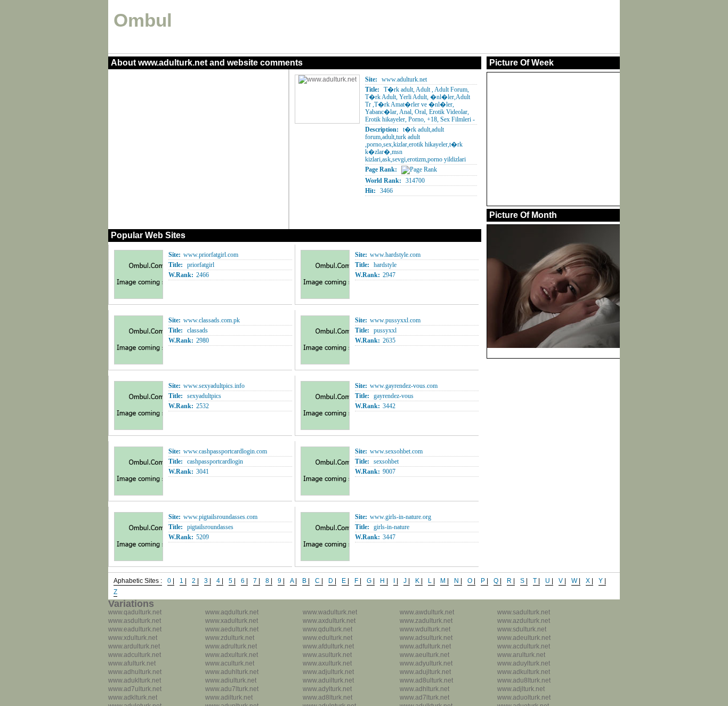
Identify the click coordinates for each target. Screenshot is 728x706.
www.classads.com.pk (211, 320)
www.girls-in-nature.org (400, 517)
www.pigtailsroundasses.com (220, 517)
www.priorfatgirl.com (210, 254)
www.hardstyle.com (395, 254)
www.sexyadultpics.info (214, 385)
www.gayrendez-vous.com (404, 385)
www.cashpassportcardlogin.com (225, 451)
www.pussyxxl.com (395, 320)
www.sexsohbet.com (396, 451)
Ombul (143, 20)
